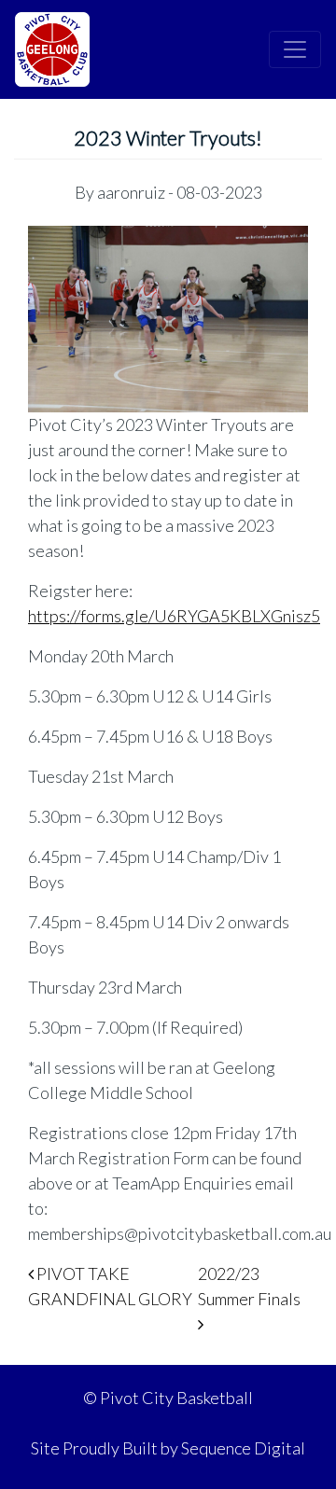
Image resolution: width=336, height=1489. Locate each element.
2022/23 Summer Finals (250, 1286)
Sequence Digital (243, 1448)
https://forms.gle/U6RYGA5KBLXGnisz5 (174, 615)
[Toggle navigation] (295, 49)
